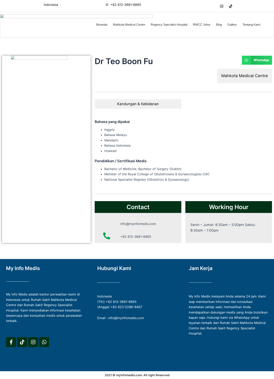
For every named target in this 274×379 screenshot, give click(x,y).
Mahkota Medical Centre (129, 24)
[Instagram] (222, 6)
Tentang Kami (251, 24)
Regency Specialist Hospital (169, 24)
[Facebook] (213, 6)
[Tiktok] (231, 6)
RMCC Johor (201, 24)
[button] (257, 60)
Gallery (232, 24)
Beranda (101, 24)
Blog (219, 24)
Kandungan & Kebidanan (138, 104)
